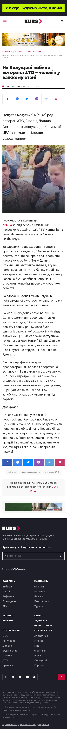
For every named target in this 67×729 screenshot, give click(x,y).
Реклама (7, 620)
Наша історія (43, 625)
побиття (12, 472)
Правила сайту (10, 724)
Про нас (7, 616)
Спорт (38, 616)
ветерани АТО (52, 472)
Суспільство (13, 86)
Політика (8, 581)
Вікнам (9, 225)
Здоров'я (40, 620)
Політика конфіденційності (34, 724)
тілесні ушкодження (30, 472)
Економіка (41, 581)
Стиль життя (43, 630)
